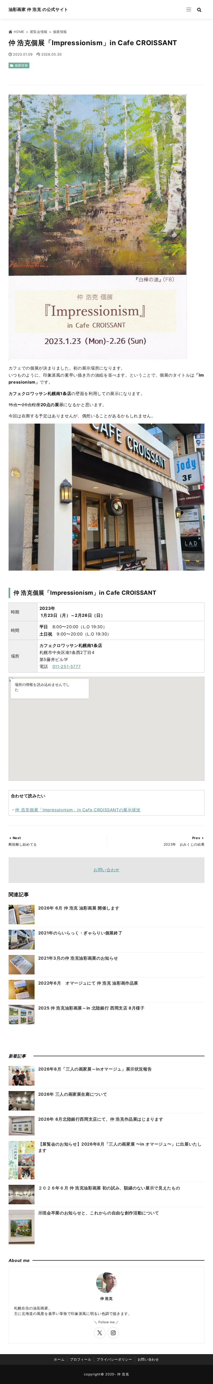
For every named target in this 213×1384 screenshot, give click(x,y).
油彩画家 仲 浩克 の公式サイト (38, 9)
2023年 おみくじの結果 (184, 844)
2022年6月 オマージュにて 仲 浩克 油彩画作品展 (91, 983)
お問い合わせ (106, 869)
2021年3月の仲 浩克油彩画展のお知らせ (78, 958)
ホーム (59, 1359)
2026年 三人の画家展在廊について (72, 1094)
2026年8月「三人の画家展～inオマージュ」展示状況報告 (95, 1069)
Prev (196, 838)
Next (17, 838)
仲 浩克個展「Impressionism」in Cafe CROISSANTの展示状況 (78, 809)
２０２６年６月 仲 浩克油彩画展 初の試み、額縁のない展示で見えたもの (109, 1188)
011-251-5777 (66, 666)
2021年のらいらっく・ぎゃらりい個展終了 (80, 932)
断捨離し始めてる (23, 844)
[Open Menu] (189, 9)
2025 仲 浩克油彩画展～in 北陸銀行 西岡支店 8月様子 (91, 1008)
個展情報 (21, 65)
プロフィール (80, 1359)
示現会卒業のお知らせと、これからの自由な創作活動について (98, 1212)
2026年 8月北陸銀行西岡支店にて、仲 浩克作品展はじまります (100, 1119)
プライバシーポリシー (114, 1359)
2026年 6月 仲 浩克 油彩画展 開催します (78, 908)
